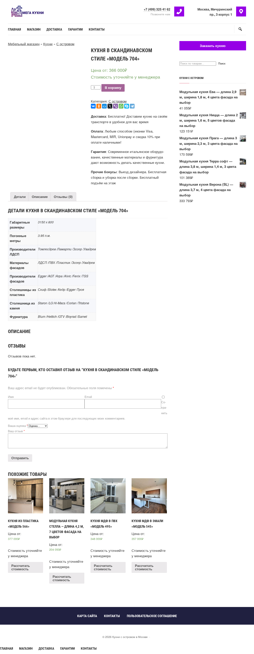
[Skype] (126, 106)
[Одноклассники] (98, 106)
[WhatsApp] (121, 106)
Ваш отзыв (16, 431)
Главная (6, 648)
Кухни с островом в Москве (37, 11)
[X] (110, 106)
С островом (65, 43)
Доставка (46, 648)
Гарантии (67, 648)
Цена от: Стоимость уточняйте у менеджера (25, 538)
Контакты (89, 648)
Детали (20, 196)
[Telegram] (132, 106)
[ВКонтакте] (93, 106)
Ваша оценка (18, 426)
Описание (40, 196)
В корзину (113, 88)
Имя (11, 397)
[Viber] (115, 106)
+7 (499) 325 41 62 (157, 9)
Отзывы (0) (63, 196)
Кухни (48, 43)
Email (88, 397)
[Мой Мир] (104, 106)
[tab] (19, 196)
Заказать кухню (213, 45)
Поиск (221, 63)
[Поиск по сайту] (240, 29)
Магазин (26, 648)
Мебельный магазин (23, 43)
